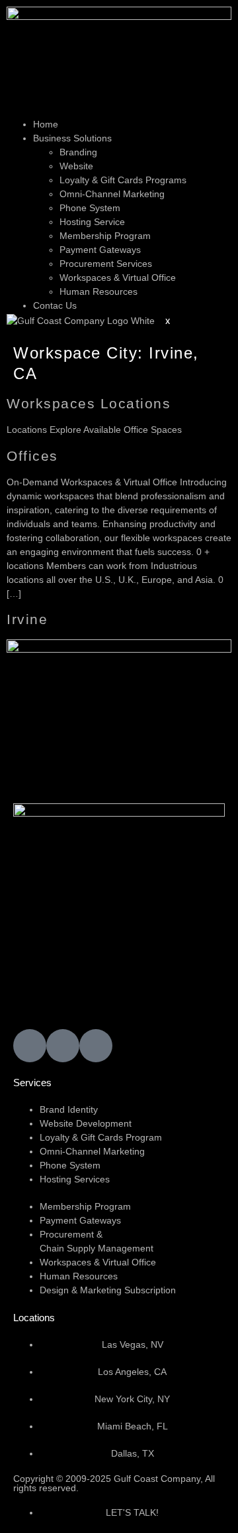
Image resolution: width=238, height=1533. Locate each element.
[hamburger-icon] (17, 112)
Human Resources (99, 291)
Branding (78, 152)
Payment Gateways (100, 249)
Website (76, 166)
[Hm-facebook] (95, 1045)
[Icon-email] (29, 1045)
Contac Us (55, 305)
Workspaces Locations (89, 403)
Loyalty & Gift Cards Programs (123, 180)
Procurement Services (106, 263)
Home (45, 124)
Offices (32, 455)
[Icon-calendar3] (62, 1045)
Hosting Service (92, 221)
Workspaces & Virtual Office (118, 277)
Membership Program (105, 235)
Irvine (27, 619)
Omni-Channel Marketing (112, 194)
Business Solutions (72, 138)
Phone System (90, 207)
